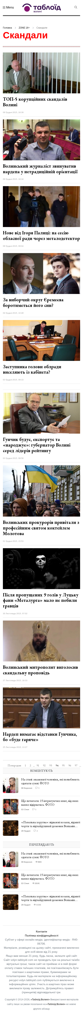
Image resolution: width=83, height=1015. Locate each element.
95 (63, 765)
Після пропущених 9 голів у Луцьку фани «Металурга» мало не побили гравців (40, 600)
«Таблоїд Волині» (40, 999)
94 (57, 765)
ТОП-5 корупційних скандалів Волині (35, 102)
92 (44, 765)
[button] (8, 7)
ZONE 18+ (24, 27)
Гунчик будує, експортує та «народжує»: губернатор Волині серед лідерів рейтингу (36, 444)
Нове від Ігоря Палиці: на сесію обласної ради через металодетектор (41, 235)
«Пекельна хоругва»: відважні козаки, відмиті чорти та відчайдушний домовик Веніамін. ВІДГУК (50, 826)
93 (50, 765)
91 (37, 765)
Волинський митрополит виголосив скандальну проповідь (40, 670)
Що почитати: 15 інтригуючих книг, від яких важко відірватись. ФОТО (49, 802)
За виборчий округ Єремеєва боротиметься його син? (33, 302)
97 (76, 765)
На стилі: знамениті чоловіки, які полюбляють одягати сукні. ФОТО (50, 781)
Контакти (41, 931)
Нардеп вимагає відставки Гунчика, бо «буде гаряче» (40, 737)
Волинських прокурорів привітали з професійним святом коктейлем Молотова (41, 527)
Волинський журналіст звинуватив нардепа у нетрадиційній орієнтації (40, 169)
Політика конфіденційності (41, 935)
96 (69, 765)
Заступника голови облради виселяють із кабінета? (32, 369)
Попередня (14, 765)
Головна (7, 27)
